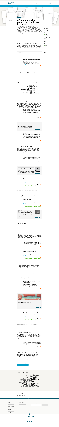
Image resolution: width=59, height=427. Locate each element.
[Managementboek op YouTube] (29, 421)
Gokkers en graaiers (46, 42)
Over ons (9, 402)
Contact (9, 403)
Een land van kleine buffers (23, 336)
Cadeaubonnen (21, 405)
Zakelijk (20, 400)
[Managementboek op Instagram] (31, 421)
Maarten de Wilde (35, 228)
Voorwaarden (9, 405)
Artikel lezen (37, 129)
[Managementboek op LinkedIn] (27, 421)
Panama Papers (46, 51)
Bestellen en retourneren (11, 406)
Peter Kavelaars (26, 327)
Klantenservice (10, 400)
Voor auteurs (9, 409)
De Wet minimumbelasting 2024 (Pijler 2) (47, 38)
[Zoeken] (36, 3)
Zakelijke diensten (21, 402)
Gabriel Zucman (38, 45)
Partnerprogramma (10, 412)
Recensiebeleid (9, 410)
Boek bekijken (24, 64)
